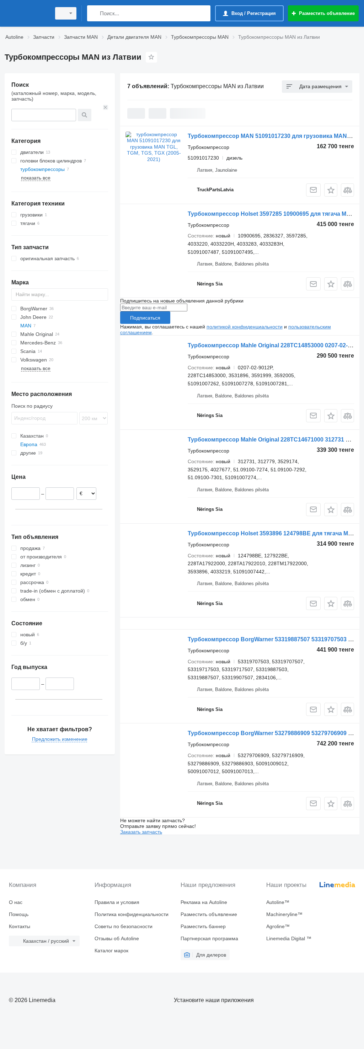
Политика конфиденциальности (131, 914)
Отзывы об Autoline (117, 938)
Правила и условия (117, 902)
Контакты (19, 926)
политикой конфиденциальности (245, 327)
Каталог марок (111, 950)
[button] (330, 190)
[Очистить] (105, 107)
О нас (15, 902)
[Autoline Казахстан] (26, 13)
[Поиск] (94, 13)
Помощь (18, 914)
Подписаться (145, 318)
